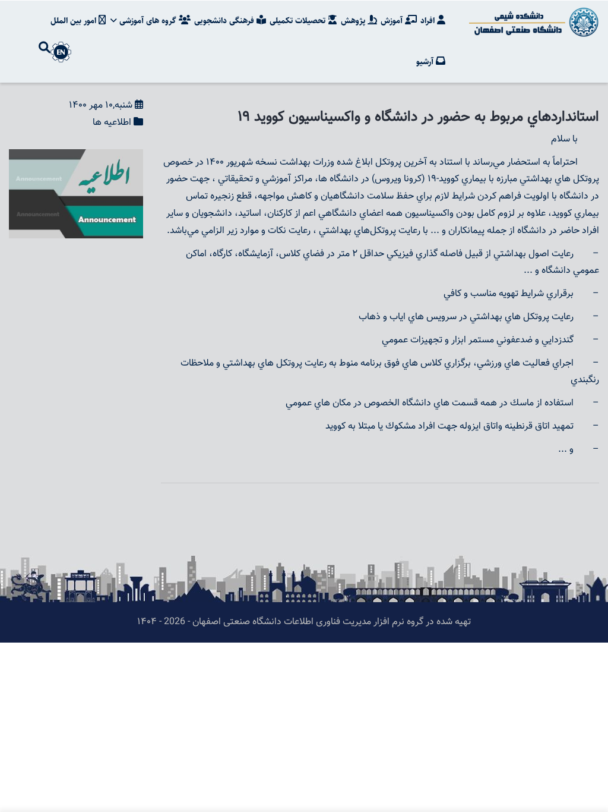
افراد (428, 20)
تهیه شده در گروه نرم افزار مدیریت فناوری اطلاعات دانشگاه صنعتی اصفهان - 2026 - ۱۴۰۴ (304, 622)
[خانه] (532, 22)
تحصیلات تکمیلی (299, 20)
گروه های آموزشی (148, 20)
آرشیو (426, 61)
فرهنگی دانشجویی (225, 20)
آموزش (393, 20)
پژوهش (354, 20)
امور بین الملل (74, 20)
